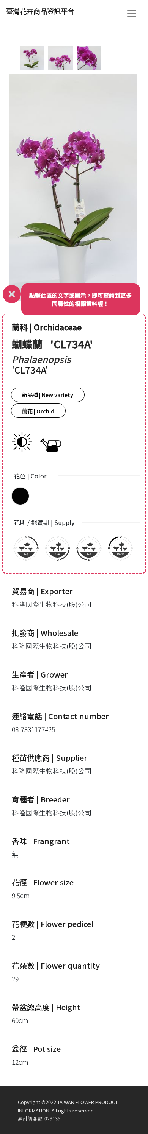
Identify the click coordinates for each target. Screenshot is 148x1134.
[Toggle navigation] (131, 13)
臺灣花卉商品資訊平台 (40, 11)
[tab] (32, 58)
